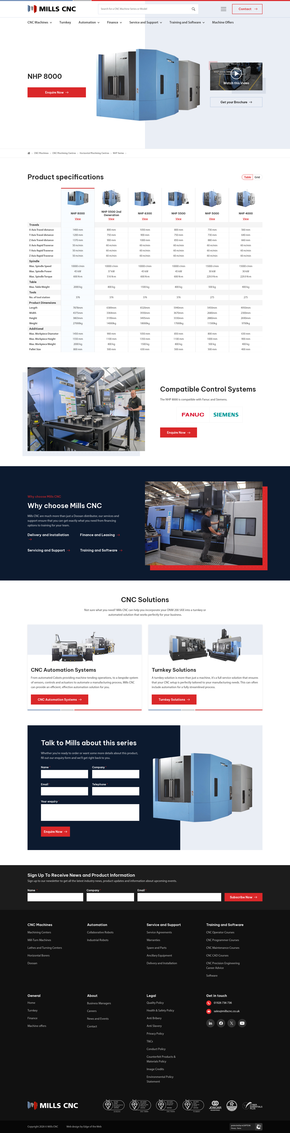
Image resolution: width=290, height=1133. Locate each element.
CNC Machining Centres (64, 153)
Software (212, 975)
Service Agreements (159, 932)
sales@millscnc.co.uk (226, 1011)
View (78, 218)
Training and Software (185, 22)
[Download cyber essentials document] (252, 1106)
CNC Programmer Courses (222, 940)
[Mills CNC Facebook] (221, 1023)
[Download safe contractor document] (231, 1105)
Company (99, 767)
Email (45, 784)
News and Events (98, 1019)
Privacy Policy (155, 1033)
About (92, 996)
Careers (91, 1011)
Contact (92, 1026)
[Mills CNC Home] (52, 9)
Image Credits (155, 1069)
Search (193, 9)
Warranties (153, 940)
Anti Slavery (154, 1026)
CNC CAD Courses (217, 955)
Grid (257, 177)
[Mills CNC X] (231, 1023)
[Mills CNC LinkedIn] (210, 1023)
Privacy (233, 1128)
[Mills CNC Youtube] (242, 1023)
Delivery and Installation (162, 963)
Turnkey (65, 22)
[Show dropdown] (51, 22)
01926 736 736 (223, 1003)
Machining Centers (39, 932)
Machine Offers (223, 22)
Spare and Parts (156, 948)
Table (247, 177)
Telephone (100, 784)
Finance (112, 22)
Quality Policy (155, 1003)
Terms (239, 1128)
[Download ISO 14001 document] (167, 1105)
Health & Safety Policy (160, 1010)
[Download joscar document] (215, 1105)
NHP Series (118, 153)
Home (31, 1003)
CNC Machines (38, 22)
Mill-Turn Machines (39, 940)
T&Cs (150, 1041)
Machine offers (37, 1026)
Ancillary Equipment (159, 955)
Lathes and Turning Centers (45, 948)
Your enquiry (50, 801)
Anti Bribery (154, 1018)
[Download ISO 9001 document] (193, 1105)
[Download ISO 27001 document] (114, 1105)
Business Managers (99, 1003)
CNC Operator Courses (220, 932)
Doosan (32, 963)
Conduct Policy (156, 1049)
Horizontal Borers (39, 955)
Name (45, 767)
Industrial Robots (97, 940)
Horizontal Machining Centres (94, 153)
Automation (87, 22)
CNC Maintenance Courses (222, 948)
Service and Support (143, 22)
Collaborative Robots (100, 932)
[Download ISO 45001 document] (140, 1105)
